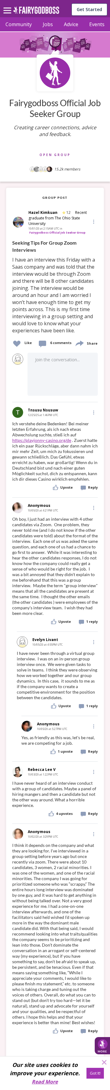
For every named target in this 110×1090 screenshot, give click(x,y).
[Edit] (93, 221)
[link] (55, 287)
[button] (93, 221)
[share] (79, 343)
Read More (45, 1081)
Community (19, 24)
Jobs (48, 24)
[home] (36, 11)
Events (97, 24)
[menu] (8, 5)
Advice (71, 24)
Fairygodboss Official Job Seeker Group (57, 232)
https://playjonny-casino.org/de (41, 440)
